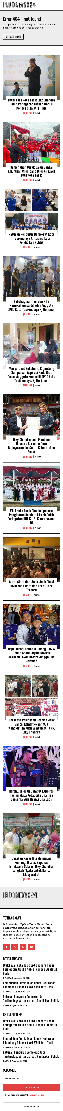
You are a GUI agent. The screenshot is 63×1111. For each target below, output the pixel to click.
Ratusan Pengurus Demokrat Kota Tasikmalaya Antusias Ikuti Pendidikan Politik (31, 238)
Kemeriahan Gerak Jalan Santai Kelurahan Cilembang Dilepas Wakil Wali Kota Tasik (31, 171)
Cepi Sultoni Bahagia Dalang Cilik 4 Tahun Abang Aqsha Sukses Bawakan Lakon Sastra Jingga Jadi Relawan (31, 655)
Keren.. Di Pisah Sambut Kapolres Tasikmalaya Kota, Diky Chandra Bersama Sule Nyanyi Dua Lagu (31, 795)
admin (38, 113)
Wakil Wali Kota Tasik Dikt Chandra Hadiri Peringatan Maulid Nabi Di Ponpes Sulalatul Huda (31, 104)
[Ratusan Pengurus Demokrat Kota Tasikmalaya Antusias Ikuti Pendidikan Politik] (31, 212)
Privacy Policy (37, 1094)
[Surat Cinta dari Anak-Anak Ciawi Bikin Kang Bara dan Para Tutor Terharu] (31, 559)
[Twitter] (23, 947)
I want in (29, 1087)
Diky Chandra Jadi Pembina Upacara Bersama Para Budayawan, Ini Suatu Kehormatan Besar (31, 446)
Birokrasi (28, 113)
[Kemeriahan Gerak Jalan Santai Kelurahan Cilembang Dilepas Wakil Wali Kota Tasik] (31, 144)
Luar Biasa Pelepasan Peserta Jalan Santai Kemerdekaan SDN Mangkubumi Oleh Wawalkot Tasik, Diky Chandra (31, 726)
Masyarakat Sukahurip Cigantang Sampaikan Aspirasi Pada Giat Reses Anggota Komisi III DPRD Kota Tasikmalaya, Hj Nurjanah (31, 375)
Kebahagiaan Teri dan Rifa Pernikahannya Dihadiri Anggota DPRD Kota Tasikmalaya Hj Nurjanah (31, 305)
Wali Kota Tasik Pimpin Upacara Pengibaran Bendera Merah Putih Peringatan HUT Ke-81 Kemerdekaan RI (31, 517)
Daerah (27, 247)
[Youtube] (31, 947)
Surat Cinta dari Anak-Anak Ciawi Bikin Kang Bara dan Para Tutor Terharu (31, 586)
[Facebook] (6, 947)
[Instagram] (14, 947)
